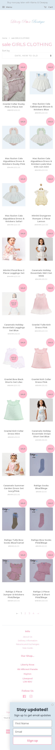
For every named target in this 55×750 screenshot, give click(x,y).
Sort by (6, 50)
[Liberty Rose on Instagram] (30, 697)
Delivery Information (27, 640)
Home (4, 38)
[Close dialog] (52, 704)
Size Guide (27, 648)
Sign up (32, 741)
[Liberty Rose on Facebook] (24, 697)
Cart (50, 7)
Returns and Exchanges (27, 644)
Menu (9, 7)
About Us (27, 637)
